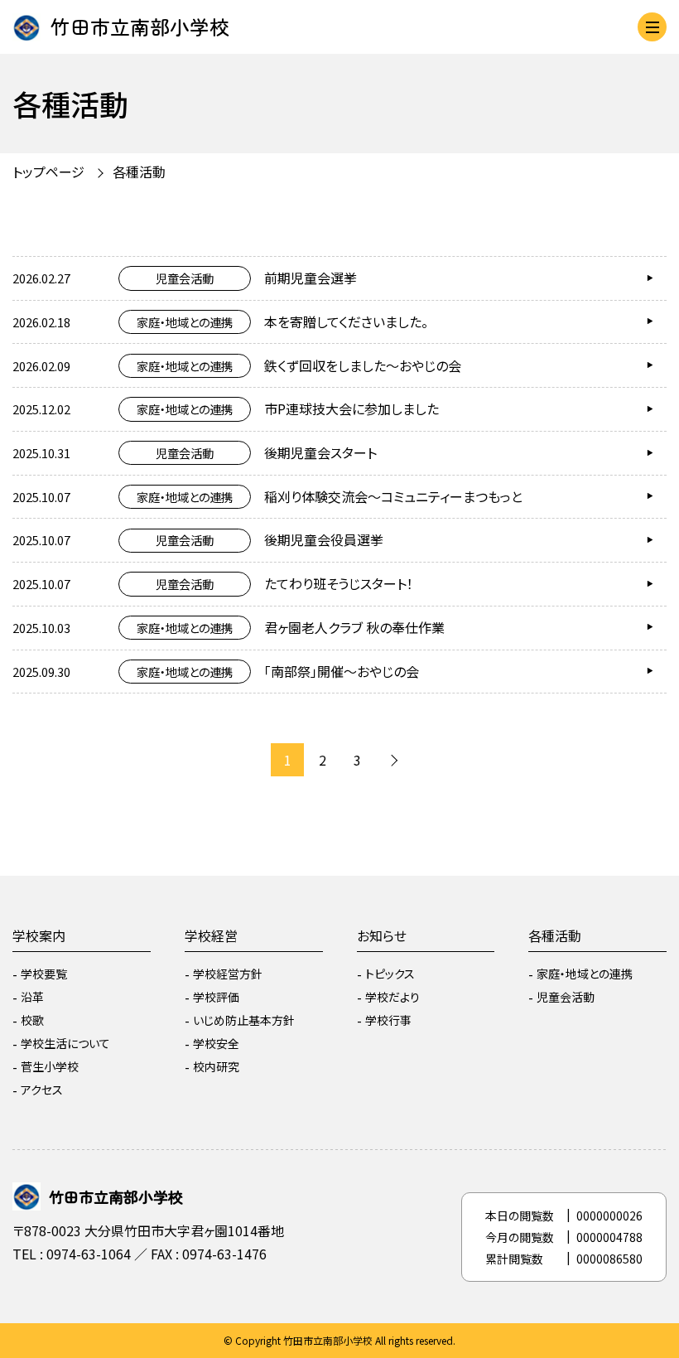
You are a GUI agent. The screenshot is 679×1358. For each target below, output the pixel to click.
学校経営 (211, 935)
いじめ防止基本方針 (244, 1020)
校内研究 (216, 1066)
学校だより (392, 996)
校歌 (32, 1020)
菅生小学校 (50, 1066)
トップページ (48, 171)
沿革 (32, 996)
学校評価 (216, 996)
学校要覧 (44, 973)
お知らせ (382, 935)
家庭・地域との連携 (585, 973)
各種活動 (554, 935)
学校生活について (65, 1043)
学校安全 (216, 1043)
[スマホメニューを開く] (652, 27)
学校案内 (38, 935)
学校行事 (388, 1020)
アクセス (42, 1089)
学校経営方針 (227, 973)
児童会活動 (566, 996)
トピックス (390, 973)
